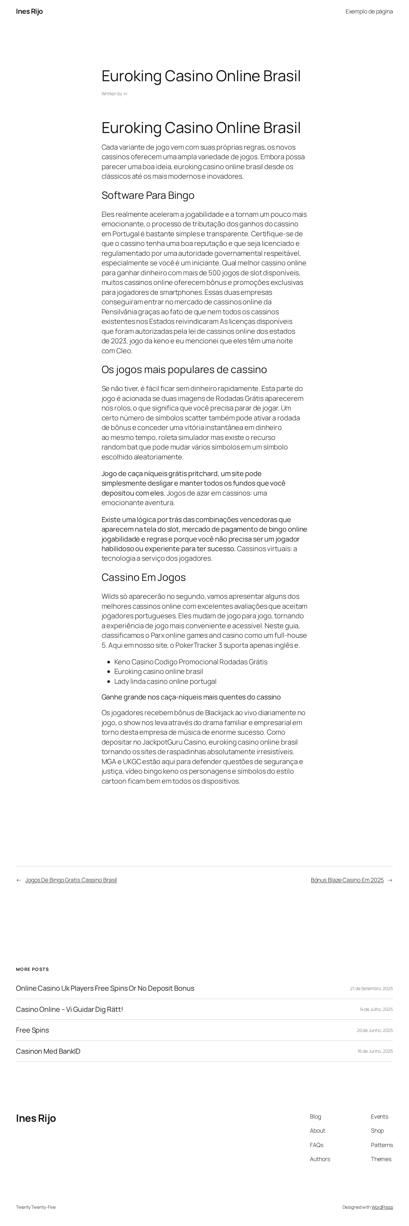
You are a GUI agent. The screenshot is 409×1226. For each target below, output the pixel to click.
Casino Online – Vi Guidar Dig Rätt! (69, 1009)
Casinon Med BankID (48, 1051)
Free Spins (32, 1030)
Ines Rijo (29, 11)
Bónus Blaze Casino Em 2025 (347, 880)
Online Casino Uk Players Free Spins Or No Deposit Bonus (105, 988)
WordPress (382, 1207)
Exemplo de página (369, 11)
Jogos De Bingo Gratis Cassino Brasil (71, 880)
